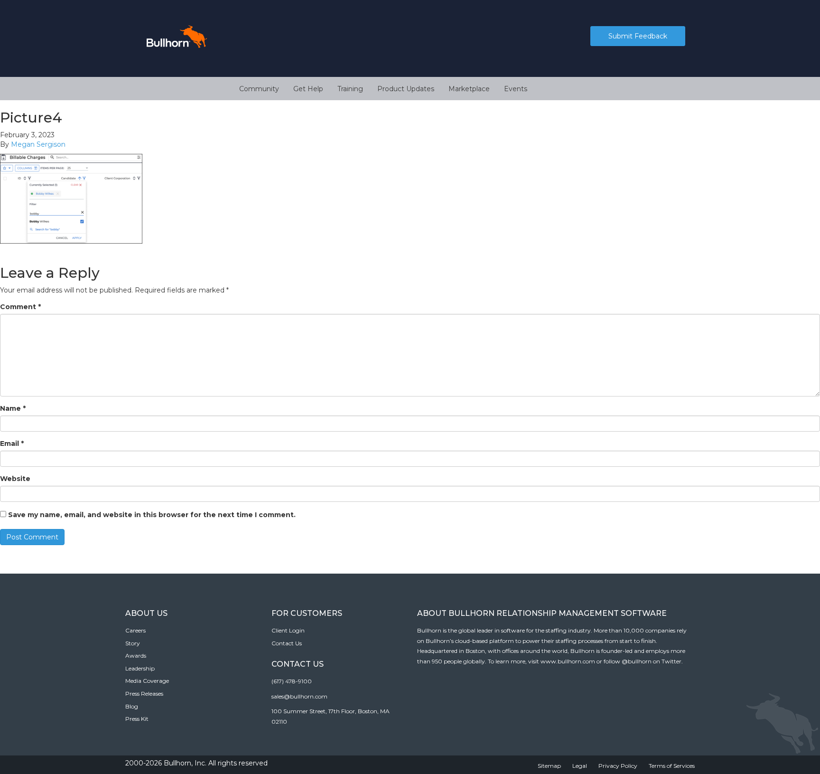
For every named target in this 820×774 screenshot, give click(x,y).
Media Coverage (147, 680)
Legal (579, 765)
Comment (20, 306)
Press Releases (144, 693)
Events (515, 89)
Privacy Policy (617, 765)
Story (132, 643)
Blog (131, 706)
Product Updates (405, 89)
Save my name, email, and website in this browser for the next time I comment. (152, 514)
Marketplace (469, 89)
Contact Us (286, 643)
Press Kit (137, 718)
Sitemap (549, 765)
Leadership (140, 668)
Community (259, 89)
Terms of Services (672, 765)
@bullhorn (637, 661)
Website (15, 478)
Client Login (288, 630)
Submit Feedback (637, 36)
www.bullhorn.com (567, 661)
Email (12, 443)
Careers (135, 630)
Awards (135, 655)
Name (13, 408)
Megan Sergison (38, 144)
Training (350, 89)
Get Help (308, 89)
